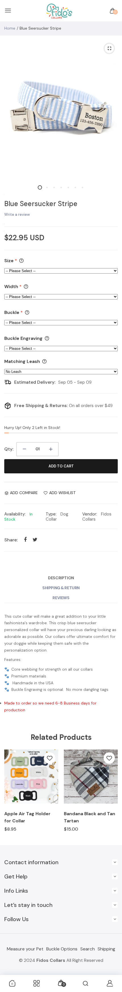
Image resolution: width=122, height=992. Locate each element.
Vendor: (89, 514)
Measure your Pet (25, 949)
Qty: (8, 449)
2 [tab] (47, 187)
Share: (11, 540)
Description (61, 577)
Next (111, 794)
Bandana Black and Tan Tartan (89, 817)
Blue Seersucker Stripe (40, 203)
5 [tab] (68, 187)
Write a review (17, 214)
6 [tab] (75, 187)
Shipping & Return (61, 587)
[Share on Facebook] (25, 539)
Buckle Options (61, 949)
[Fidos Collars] (59, 11)
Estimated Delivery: (34, 382)
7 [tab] (82, 187)
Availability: (15, 514)
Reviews (60, 597)
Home (9, 28)
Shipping (106, 949)
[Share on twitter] (35, 539)
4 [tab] (61, 187)
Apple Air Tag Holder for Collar (27, 817)
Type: (51, 514)
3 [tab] (54, 187)
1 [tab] (39, 187)
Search (87, 949)
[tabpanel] (61, 108)
